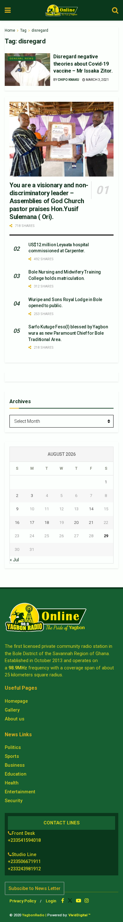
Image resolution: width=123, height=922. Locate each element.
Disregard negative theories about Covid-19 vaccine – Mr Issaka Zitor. (83, 64)
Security (13, 800)
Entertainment (20, 792)
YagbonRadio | (34, 915)
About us (14, 719)
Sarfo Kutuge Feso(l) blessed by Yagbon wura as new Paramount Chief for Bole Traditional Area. (68, 333)
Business (15, 765)
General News (22, 58)
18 (46, 522)
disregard (40, 30)
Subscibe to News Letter (35, 888)
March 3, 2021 (97, 79)
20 (76, 522)
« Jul (14, 559)
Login (51, 901)
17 (32, 522)
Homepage (16, 701)
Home (10, 30)
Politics (13, 747)
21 (91, 522)
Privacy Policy (22, 901)
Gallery (12, 710)
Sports (12, 756)
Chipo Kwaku (68, 79)
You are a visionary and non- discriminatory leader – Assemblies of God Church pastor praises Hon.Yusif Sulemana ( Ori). (48, 201)
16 (17, 522)
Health (12, 783)
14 (91, 508)
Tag (23, 30)
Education (15, 774)
